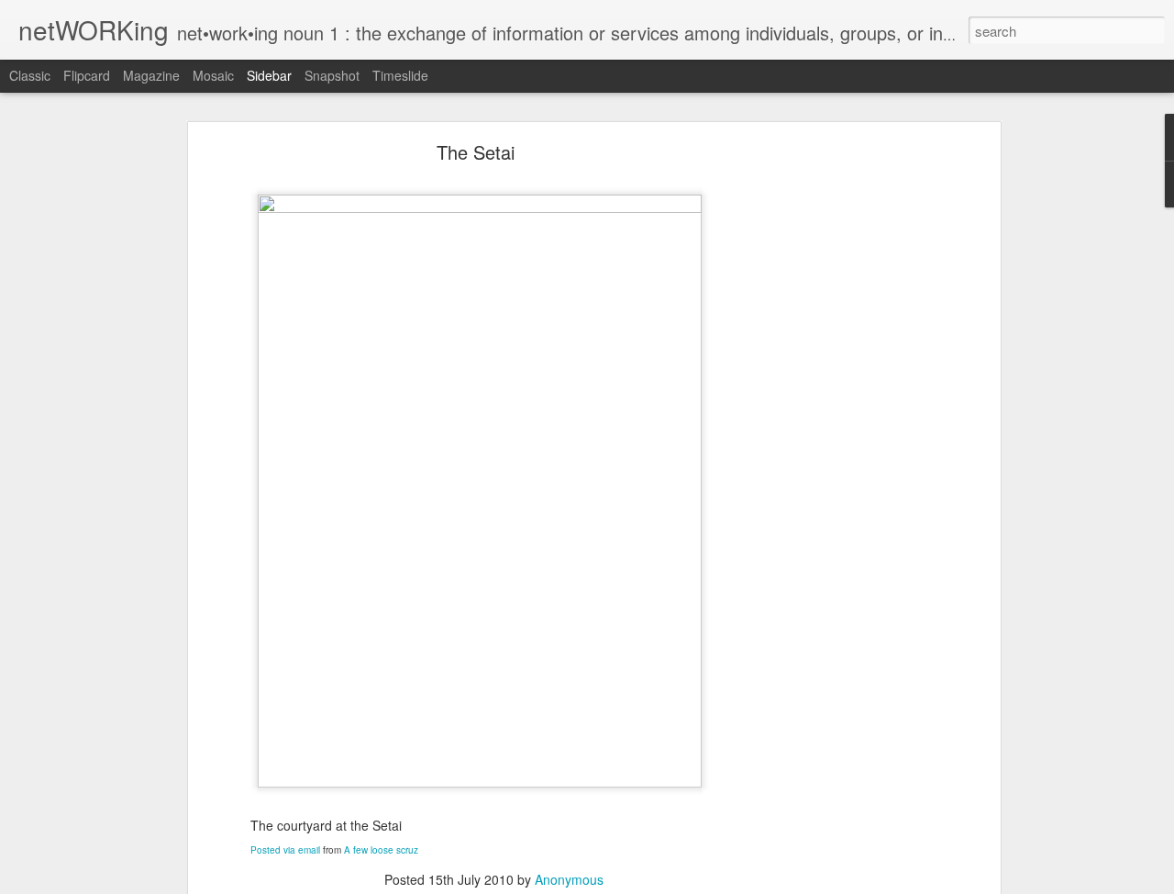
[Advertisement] (837, 437)
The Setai (476, 152)
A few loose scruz (381, 850)
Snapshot (332, 75)
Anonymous (569, 879)
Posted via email (285, 850)
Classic (29, 75)
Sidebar (269, 75)
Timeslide (400, 75)
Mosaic (213, 75)
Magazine (151, 75)
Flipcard (86, 75)
